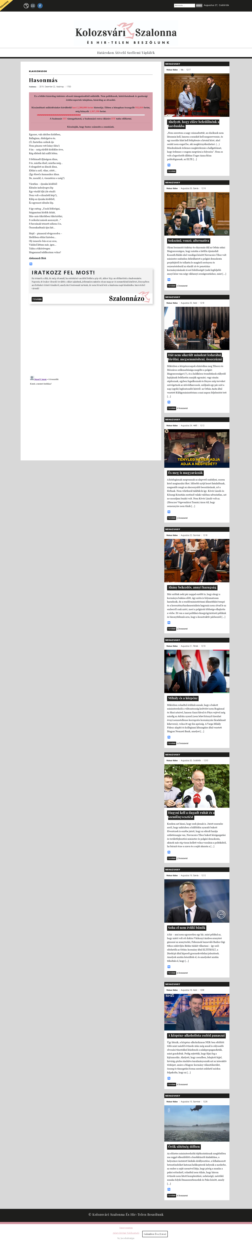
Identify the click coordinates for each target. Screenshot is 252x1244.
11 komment (182, 743)
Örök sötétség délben (184, 1146)
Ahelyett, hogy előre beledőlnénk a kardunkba (193, 124)
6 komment (182, 408)
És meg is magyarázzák (185, 473)
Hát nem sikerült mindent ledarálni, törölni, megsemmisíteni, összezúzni (195, 357)
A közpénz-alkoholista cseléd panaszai (196, 1035)
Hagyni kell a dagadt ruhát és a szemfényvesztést (191, 814)
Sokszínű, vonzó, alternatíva (188, 240)
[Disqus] (91, 339)
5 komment (182, 518)
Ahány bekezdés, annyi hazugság (192, 587)
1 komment (182, 285)
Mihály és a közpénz (183, 698)
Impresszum (126, 1227)
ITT (65, 118)
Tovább (37, 299)
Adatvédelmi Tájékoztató (126, 1233)
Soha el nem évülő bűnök (186, 927)
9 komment (182, 973)
